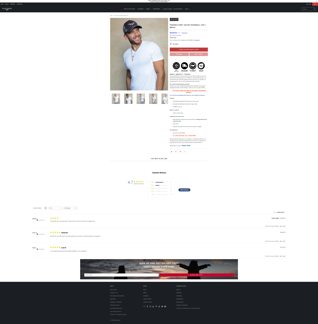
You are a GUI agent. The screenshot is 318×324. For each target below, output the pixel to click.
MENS (145, 292)
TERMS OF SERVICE (115, 302)
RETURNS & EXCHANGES (117, 296)
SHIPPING (113, 299)
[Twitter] (162, 307)
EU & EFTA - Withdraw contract (118, 314)
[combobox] (55, 208)
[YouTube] (165, 307)
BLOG (2, 4)
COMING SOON (147, 302)
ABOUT (7, 4)
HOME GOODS (147, 299)
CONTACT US (114, 292)
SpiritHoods (117, 320)
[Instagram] (150, 307)
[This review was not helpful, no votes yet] (283, 226)
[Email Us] (144, 307)
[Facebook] (147, 307)
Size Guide (175, 44)
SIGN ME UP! (196, 275)
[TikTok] (159, 307)
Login (309, 4)
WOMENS (146, 296)
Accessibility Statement (116, 308)
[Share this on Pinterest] (180, 151)
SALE (144, 289)
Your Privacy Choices (115, 311)
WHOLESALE (180, 302)
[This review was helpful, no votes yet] (280, 226)
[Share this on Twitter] (171, 151)
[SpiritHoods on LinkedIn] (153, 307)
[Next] (167, 54)
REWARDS (179, 296)
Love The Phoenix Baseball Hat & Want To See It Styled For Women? (187, 95)
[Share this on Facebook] (176, 151)
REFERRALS (19, 4)
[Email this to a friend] (184, 151)
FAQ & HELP (113, 289)
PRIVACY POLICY (115, 305)
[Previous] (111, 54)
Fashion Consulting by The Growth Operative (188, 308)
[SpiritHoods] (7, 9)
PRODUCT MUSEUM (182, 305)
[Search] (314, 9)
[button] (130, 9)
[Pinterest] (156, 307)
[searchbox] (38, 208)
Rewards (12, 4)
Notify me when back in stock (189, 49)
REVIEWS (179, 292)
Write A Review (184, 190)
